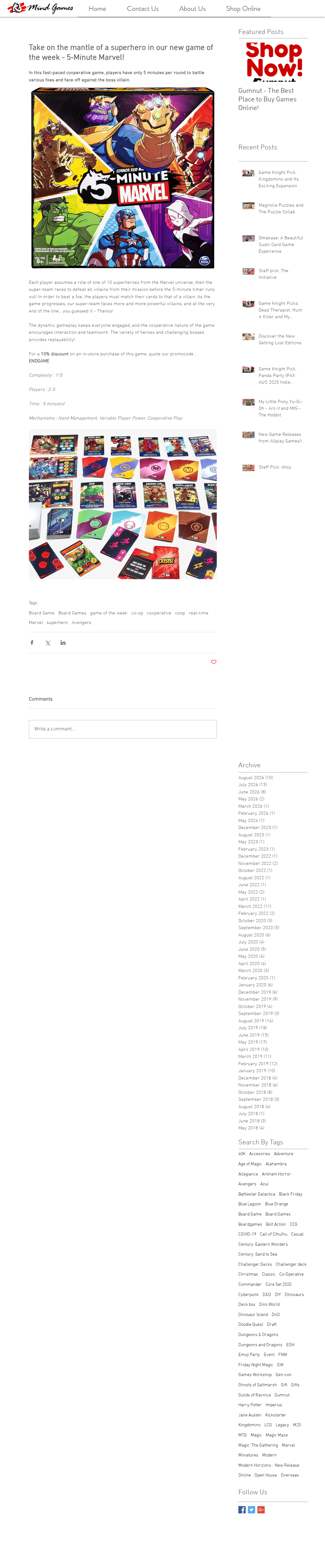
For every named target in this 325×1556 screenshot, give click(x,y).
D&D (266, 1295)
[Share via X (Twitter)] (47, 643)
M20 (297, 1425)
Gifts (295, 1385)
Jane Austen (250, 1415)
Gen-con (283, 1375)
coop (180, 613)
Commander (250, 1284)
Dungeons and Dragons (260, 1345)
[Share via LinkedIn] (63, 643)
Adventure (283, 1154)
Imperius (274, 1405)
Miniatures (248, 1455)
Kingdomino (249, 1425)
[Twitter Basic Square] (251, 1509)
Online (244, 1475)
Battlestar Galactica (256, 1194)
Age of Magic (250, 1164)
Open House (266, 1475)
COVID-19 (247, 1234)
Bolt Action (276, 1224)
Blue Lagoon (249, 1204)
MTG (242, 1435)
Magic (256, 1435)
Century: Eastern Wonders (263, 1244)
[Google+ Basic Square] (261, 1509)
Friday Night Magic (255, 1365)
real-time (199, 613)
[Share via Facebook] (32, 643)
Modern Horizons (254, 1465)
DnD (276, 1315)
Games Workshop (255, 1375)
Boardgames (250, 1224)
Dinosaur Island (253, 1315)
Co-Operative (291, 1274)
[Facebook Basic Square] (242, 1509)
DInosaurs (294, 1295)
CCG (294, 1224)
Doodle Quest (250, 1324)
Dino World (269, 1304)
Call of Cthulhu (273, 1234)
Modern (269, 1455)
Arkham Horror (276, 1174)
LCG (268, 1425)
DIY (278, 1295)
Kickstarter (275, 1415)
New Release (287, 1465)
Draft (271, 1324)
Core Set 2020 (278, 1284)
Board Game (42, 613)
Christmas (248, 1274)
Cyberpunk (248, 1295)
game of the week (109, 613)
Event (269, 1355)
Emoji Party (249, 1355)
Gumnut (282, 1395)
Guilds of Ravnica (254, 1395)
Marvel (36, 623)
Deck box (246, 1304)
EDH (290, 1345)
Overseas (290, 1475)
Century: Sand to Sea (257, 1254)
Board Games (72, 613)
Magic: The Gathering (258, 1445)
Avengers (81, 623)
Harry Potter (250, 1405)
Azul (264, 1184)
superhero (57, 623)
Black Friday (290, 1194)
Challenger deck (291, 1264)
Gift (284, 1385)
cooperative (159, 613)
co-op (137, 613)
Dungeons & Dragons (258, 1335)
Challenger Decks (255, 1264)
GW (280, 1365)
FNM (282, 1355)
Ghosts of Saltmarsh (257, 1385)
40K (241, 1154)
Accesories (259, 1154)
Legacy (282, 1425)
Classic (268, 1274)
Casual (297, 1234)
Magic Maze (277, 1435)
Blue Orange (276, 1204)
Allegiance (248, 1174)
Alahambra (276, 1164)
